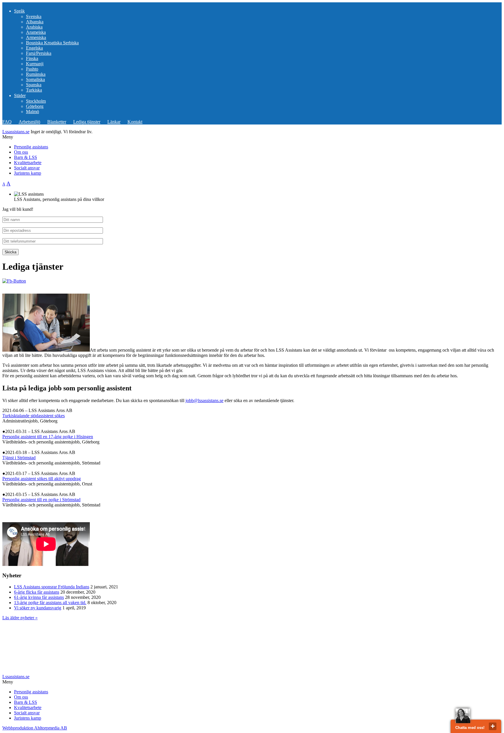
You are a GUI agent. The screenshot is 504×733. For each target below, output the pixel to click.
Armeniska (36, 37)
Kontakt (134, 121)
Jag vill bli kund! (17, 209)
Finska (32, 58)
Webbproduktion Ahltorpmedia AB (34, 727)
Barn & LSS (25, 157)
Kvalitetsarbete (27, 162)
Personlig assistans (31, 146)
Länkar (113, 121)
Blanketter (56, 121)
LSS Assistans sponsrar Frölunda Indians (51, 586)
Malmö (32, 111)
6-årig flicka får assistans (36, 592)
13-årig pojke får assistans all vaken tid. (50, 602)
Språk (19, 10)
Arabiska (34, 26)
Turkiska (34, 89)
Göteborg (34, 106)
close (492, 726)
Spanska (33, 84)
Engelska (34, 47)
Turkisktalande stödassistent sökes (33, 415)
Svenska (33, 16)
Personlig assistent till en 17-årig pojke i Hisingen (47, 436)
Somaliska (35, 79)
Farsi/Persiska (38, 53)
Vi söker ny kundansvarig (37, 607)
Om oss (21, 152)
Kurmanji (34, 63)
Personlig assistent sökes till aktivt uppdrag (41, 478)
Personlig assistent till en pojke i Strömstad (41, 499)
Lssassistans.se (15, 131)
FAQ (7, 121)
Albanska (34, 21)
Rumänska (36, 74)
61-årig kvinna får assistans (39, 597)
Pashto (32, 68)
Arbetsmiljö (29, 121)
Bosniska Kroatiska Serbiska (52, 42)
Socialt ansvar (27, 167)
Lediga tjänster (86, 121)
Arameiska (36, 32)
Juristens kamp (27, 173)
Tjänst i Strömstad (19, 457)
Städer (20, 95)
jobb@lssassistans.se (204, 400)
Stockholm (36, 101)
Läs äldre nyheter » (20, 617)
